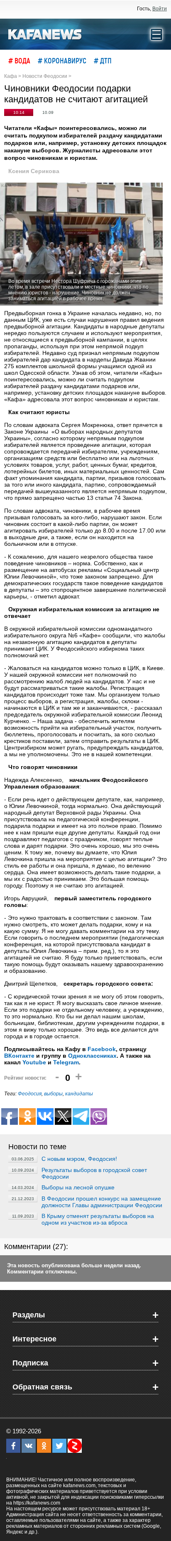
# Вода (19, 60)
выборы (53, 1094)
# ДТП (103, 60)
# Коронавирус (62, 60)
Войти (159, 9)
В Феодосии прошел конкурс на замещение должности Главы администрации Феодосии (102, 1201)
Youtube (34, 1062)
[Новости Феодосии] (45, 33)
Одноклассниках (92, 1055)
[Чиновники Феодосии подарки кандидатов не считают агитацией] (81, 244)
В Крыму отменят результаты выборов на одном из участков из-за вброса (98, 1219)
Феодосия (30, 1094)
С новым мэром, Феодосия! (79, 1158)
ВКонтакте (19, 1055)
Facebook (102, 1049)
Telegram (66, 1062)
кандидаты (79, 1094)
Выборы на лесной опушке (78, 1187)
